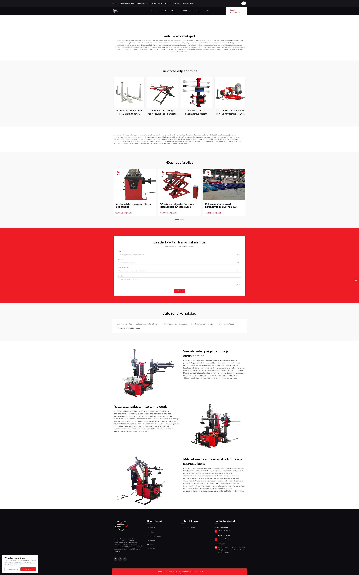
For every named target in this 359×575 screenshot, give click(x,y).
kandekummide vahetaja (202, 324)
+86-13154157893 (189, 3)
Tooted (163, 11)
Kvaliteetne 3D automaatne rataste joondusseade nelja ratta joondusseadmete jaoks (196, 112)
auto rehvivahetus (124, 324)
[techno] (121, 526)
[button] (177, 219)
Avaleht (154, 11)
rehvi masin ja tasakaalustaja (175, 324)
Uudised (197, 11)
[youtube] (125, 559)
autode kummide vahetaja (147, 324)
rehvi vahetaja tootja (225, 324)
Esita (179, 290)
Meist (173, 11)
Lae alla (206, 11)
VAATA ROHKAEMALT (123, 213)
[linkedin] (120, 559)
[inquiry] (356, 280)
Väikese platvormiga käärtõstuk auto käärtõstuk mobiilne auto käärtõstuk (163, 112)
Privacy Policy (179, 574)
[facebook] (115, 559)
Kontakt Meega (184, 11)
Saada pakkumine (235, 11)
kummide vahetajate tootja (128, 328)
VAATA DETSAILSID (129, 92)
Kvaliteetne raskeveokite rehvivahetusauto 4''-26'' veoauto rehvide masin (230, 112)
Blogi (151, 544)
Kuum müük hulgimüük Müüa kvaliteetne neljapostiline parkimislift (129, 112)
